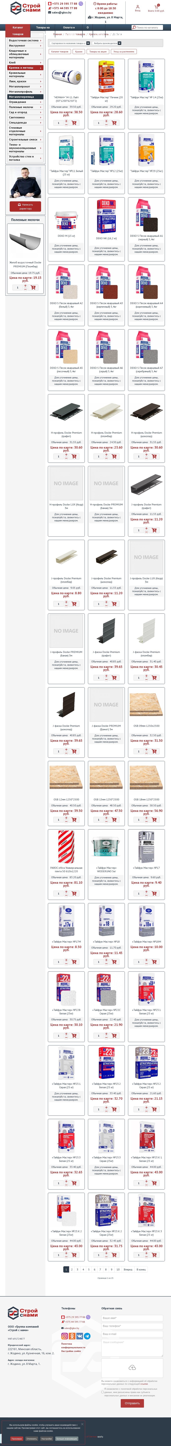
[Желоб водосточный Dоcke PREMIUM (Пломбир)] (25, 241)
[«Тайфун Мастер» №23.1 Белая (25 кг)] (146, 989)
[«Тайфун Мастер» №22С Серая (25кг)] (106, 989)
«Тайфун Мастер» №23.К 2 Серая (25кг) (106, 1233)
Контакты (114, 34)
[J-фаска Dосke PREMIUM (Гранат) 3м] (106, 705)
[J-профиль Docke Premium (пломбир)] (66, 557)
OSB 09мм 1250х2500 (146, 725)
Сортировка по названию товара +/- (69, 43)
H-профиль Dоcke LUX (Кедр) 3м (66, 506)
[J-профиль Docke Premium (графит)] (146, 483)
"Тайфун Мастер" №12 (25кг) (106, 171)
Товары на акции (43, 31)
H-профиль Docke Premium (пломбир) (106, 434)
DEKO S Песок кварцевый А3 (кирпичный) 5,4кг (106, 304)
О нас (88, 31)
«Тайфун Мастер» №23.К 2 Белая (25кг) (66, 1233)
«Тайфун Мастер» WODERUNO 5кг (106, 869)
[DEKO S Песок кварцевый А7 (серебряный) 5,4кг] (146, 347)
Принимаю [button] (17, 1438)
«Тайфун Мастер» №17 (146, 867)
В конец (141, 1269)
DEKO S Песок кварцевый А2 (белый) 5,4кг (66, 304)
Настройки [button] (47, 1438)
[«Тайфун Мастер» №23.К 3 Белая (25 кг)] (146, 1210)
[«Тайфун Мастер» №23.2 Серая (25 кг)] (146, 1063)
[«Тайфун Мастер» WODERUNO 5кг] (106, 847)
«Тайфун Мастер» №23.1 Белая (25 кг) (146, 1011)
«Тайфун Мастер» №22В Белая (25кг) (66, 1011)
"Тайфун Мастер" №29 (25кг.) (146, 171)
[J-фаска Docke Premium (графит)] (106, 631)
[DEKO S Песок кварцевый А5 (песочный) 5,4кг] (66, 347)
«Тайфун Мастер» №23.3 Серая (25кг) (106, 1159)
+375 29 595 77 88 (64, 3)
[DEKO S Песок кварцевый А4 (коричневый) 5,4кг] (146, 282)
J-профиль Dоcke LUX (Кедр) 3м (146, 580)
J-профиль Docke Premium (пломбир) (66, 580)
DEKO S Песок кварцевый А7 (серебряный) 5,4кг (146, 369)
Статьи (99, 34)
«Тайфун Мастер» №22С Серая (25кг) (106, 1011)
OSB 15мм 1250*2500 (106, 799)
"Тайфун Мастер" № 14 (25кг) (146, 97)
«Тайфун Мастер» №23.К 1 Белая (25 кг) (146, 1159)
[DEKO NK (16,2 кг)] (106, 216)
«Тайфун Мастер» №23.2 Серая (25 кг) (146, 1085)
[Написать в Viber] (81, 3)
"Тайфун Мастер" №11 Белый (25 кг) (66, 172)
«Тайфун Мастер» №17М (66, 941)
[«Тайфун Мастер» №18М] (146, 920)
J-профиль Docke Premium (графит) (146, 506)
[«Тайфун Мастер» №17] (146, 847)
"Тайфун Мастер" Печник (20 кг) (106, 99)
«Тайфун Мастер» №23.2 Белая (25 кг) (106, 1085)
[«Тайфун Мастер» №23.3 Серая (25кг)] (106, 1136)
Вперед (128, 1269)
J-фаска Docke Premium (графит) (106, 653)
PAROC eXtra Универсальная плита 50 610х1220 (66, 869)
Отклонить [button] (32, 1438)
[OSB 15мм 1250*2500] (106, 778)
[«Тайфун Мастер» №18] (106, 920)
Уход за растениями (124, 51)
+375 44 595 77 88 (64, 8)
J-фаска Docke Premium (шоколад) (66, 727)
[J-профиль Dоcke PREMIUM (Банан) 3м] (66, 631)
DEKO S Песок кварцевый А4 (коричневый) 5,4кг (146, 304)
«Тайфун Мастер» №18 (106, 941)
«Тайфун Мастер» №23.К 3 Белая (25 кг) (146, 1233)
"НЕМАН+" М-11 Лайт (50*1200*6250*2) (66, 99)
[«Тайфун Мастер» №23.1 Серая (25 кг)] (66, 1063)
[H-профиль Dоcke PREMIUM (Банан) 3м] (106, 483)
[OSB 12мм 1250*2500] (66, 778)
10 (118, 1269)
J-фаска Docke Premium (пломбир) (146, 653)
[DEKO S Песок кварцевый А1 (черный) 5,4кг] (146, 215)
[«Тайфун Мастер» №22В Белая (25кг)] (66, 989)
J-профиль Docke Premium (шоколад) (106, 580)
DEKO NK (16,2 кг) (106, 238)
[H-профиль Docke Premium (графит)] (66, 411)
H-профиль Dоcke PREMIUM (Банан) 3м (106, 506)
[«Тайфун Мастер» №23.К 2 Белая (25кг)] (66, 1210)
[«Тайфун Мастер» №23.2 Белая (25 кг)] (106, 1063)
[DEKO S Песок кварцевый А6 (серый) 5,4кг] (106, 347)
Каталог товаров (17, 31)
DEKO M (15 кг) (66, 235)
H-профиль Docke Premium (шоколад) (146, 434)
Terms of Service (88, 1436)
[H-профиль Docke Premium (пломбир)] (106, 411)
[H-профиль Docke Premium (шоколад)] (146, 411)
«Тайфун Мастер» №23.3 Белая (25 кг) (66, 1159)
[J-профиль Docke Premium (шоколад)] (106, 557)
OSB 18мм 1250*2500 (146, 799)
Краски (78, 51)
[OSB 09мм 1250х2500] (146, 705)
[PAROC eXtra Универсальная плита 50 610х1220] (66, 847)
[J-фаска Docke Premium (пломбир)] (146, 631)
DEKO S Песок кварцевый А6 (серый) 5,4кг (106, 369)
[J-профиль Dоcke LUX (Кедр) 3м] (146, 557)
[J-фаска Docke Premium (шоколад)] (66, 705)
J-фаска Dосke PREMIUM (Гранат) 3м (106, 727)
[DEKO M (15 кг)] (66, 215)
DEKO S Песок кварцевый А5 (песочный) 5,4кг (66, 369)
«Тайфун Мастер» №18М (146, 941)
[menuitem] (25, 40)
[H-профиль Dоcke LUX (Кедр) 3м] (66, 483)
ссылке (144, 1384)
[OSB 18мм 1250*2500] (146, 778)
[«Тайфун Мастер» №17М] (66, 920)
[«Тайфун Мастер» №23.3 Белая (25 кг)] (66, 1136)
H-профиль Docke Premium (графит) (66, 434)
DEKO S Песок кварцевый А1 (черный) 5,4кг (146, 237)
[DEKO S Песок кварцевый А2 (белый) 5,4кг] (66, 282)
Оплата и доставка (69, 31)
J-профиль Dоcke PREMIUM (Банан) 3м (66, 653)
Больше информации (67, 1438)
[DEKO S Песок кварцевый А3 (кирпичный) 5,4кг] (106, 282)
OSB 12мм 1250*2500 (66, 799)
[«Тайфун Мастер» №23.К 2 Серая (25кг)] (106, 1210)
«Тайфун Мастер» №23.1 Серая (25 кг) (66, 1085)
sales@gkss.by (61, 12)
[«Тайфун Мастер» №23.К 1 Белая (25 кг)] (146, 1136)
